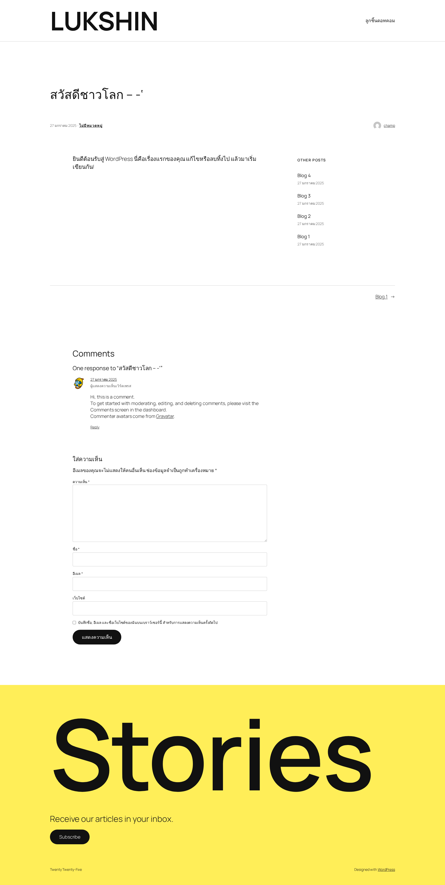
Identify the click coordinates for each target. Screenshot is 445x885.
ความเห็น (81, 481)
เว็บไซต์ (79, 597)
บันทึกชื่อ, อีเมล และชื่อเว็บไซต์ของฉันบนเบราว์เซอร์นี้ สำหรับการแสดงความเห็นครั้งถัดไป (148, 622)
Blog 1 (303, 236)
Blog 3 (303, 195)
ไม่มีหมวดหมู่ (91, 125)
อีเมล (78, 573)
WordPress (386, 869)
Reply (94, 427)
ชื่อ (76, 549)
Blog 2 (303, 216)
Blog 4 (304, 175)
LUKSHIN (104, 20)
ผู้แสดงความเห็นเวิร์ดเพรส (110, 385)
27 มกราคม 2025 (103, 379)
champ (389, 125)
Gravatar (165, 416)
